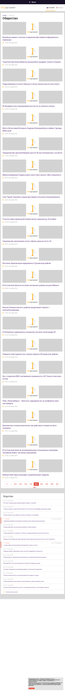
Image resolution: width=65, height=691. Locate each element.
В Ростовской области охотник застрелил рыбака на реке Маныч (31, 285)
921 (57, 484)
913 (15, 484)
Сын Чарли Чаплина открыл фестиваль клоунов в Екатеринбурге (31, 197)
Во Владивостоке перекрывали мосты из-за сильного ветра (28, 106)
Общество (11, 15)
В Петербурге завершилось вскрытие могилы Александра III (29, 332)
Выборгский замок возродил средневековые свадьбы (26, 475)
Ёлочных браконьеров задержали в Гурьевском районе (27, 263)
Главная (5, 15)
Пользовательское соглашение (49, 682)
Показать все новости (12, 592)
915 (26, 484)
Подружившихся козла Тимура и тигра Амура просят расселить (31, 84)
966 (34, 487)
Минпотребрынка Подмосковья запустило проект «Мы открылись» (32, 175)
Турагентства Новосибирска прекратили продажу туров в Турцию (32, 62)
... (10, 484)
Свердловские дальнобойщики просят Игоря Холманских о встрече (32, 153)
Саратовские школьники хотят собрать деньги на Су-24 (27, 241)
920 (52, 484)
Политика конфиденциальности (35, 682)
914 (20, 484)
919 (47, 484)
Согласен (31, 688)
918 (41, 484)
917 (36, 484)
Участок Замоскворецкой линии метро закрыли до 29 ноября (29, 219)
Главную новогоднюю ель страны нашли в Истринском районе (30, 354)
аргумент (8, 7)
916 (31, 484)
